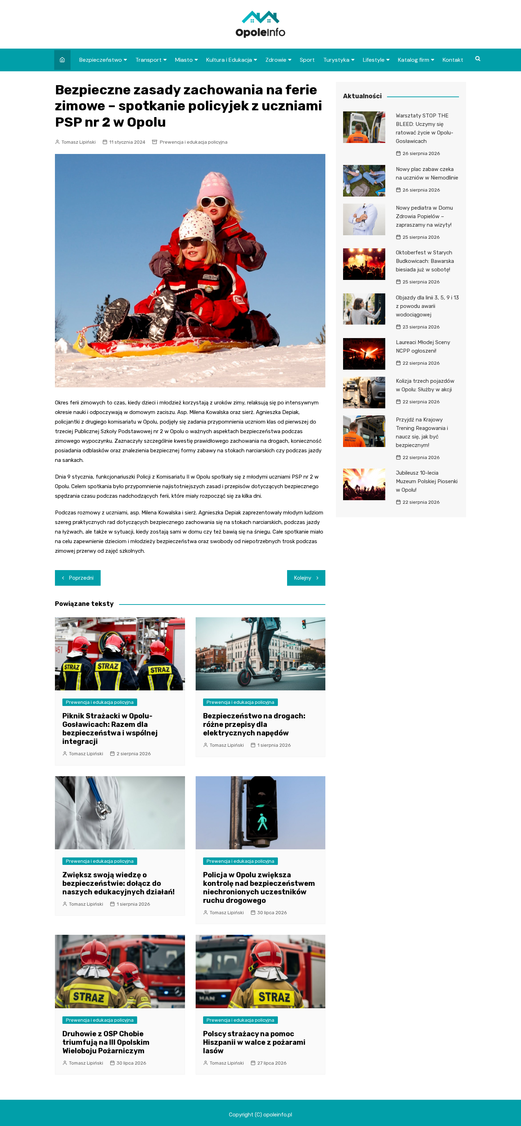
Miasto (184, 60)
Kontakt (453, 60)
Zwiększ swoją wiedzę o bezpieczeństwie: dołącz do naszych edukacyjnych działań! (118, 883)
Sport (307, 60)
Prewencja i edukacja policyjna (194, 142)
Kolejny (302, 577)
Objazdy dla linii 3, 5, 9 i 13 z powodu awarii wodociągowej (427, 306)
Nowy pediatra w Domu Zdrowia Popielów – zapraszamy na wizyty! (424, 216)
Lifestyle (374, 60)
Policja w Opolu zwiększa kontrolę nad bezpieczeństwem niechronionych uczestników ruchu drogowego (259, 888)
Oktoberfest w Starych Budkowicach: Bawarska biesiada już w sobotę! (425, 261)
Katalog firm (413, 60)
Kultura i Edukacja (229, 60)
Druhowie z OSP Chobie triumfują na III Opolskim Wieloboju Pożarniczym (106, 1042)
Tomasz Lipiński (79, 142)
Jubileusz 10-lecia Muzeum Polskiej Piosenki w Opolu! (427, 481)
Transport (148, 60)
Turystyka (336, 60)
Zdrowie (275, 60)
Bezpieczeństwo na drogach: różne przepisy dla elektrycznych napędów (254, 724)
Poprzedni (81, 577)
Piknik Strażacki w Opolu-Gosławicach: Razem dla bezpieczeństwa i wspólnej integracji (110, 729)
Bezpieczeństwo (100, 60)
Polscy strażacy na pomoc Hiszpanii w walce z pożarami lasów (254, 1042)
